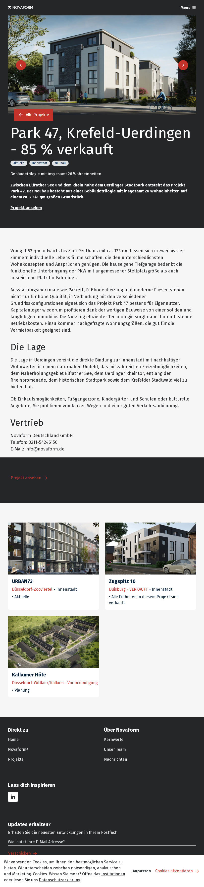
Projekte (16, 759)
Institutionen (113, 874)
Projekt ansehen (26, 207)
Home (13, 739)
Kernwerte (113, 739)
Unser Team (115, 749)
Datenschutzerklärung (59, 880)
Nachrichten (115, 759)
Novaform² (18, 749)
